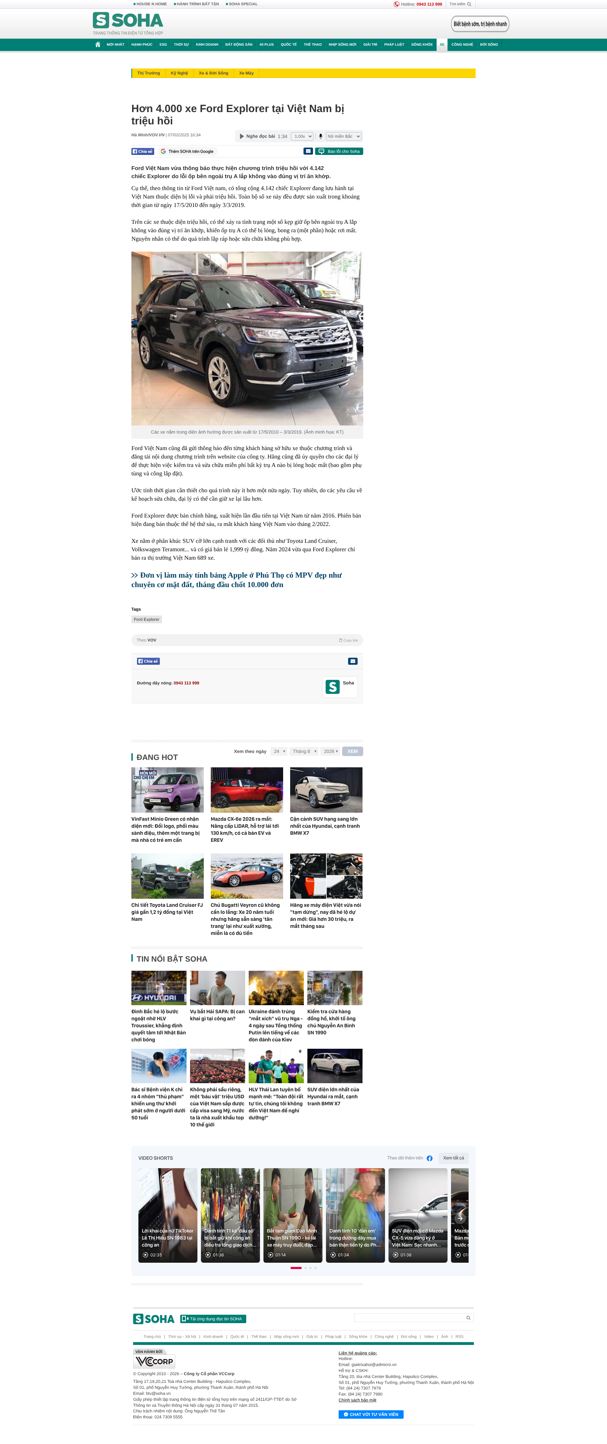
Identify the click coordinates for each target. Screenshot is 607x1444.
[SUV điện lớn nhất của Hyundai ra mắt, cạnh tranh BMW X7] (335, 1066)
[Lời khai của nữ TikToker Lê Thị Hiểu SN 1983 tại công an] (167, 1215)
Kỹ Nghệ (179, 73)
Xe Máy (246, 73)
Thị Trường (148, 73)
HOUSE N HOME (152, 4)
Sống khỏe (422, 45)
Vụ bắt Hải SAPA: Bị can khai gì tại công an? (217, 1015)
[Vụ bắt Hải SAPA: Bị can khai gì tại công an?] (217, 988)
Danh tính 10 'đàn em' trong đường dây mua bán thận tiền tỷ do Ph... (354, 1238)
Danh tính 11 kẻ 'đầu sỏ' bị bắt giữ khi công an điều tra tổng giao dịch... (230, 1238)
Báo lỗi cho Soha (344, 151)
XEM (353, 751)
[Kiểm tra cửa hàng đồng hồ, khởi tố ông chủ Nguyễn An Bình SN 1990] (335, 988)
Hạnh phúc (141, 45)
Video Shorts (155, 1158)
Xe (442, 45)
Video (429, 1337)
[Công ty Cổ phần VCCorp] (218, 1358)
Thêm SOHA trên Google (191, 151)
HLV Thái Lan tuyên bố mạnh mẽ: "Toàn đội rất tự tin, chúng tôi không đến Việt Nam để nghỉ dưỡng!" (276, 1103)
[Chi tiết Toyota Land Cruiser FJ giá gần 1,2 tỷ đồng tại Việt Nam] (167, 876)
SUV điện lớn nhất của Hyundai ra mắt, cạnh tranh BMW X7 (333, 1096)
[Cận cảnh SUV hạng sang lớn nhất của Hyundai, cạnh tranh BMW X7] (326, 790)
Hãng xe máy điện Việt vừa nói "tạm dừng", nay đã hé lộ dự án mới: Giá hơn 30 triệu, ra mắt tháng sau (325, 915)
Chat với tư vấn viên (374, 1414)
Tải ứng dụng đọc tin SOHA (216, 1318)
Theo (247, 640)
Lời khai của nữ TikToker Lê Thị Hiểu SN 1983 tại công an (168, 1238)
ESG (163, 45)
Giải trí (370, 45)
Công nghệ (462, 45)
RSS (460, 1337)
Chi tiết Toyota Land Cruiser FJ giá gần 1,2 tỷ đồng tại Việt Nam (167, 912)
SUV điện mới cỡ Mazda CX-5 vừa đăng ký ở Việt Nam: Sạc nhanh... (417, 1238)
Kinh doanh (207, 45)
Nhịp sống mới (342, 45)
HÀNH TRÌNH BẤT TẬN (198, 4)
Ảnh (444, 1337)
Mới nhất (115, 45)
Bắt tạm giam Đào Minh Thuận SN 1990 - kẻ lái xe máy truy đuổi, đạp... (292, 1238)
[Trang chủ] (128, 24)
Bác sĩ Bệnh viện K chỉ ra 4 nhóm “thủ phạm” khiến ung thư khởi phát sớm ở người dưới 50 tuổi (158, 1103)
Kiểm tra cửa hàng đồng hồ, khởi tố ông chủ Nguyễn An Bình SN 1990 (331, 1022)
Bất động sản (239, 45)
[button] (296, 1268)
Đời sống (489, 45)
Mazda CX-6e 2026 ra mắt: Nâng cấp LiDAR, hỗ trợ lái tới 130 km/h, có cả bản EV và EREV (245, 829)
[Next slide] (460, 1218)
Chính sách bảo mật (357, 1400)
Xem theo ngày (250, 751)
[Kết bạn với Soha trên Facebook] (333, 687)
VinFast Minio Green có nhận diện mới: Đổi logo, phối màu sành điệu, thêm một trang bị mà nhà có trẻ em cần (165, 829)
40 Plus (267, 45)
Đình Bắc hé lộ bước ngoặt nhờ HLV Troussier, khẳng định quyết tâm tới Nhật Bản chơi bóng (158, 1025)
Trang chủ (152, 1337)
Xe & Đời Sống (213, 73)
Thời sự (181, 45)
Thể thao (313, 45)
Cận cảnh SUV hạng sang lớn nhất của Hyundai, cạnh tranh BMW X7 (325, 826)
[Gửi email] (308, 151)
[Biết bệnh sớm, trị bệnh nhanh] (480, 24)
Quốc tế (289, 45)
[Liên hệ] (353, 661)
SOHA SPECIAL (243, 4)
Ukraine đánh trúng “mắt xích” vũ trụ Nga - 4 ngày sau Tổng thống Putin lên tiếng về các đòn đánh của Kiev (276, 1025)
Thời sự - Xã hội (182, 1337)
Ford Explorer (146, 619)
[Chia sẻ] (142, 151)
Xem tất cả (453, 1158)
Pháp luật (394, 45)
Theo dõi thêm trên (405, 1158)
